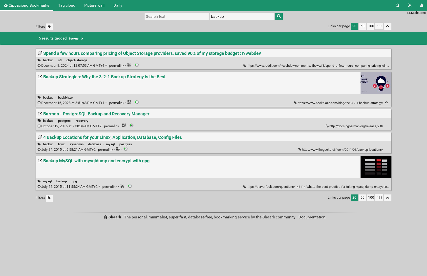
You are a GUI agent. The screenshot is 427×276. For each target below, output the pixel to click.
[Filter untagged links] (49, 26)
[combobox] (242, 16)
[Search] (397, 5)
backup (74, 38)
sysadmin (77, 144)
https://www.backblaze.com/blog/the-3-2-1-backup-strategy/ (340, 103)
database (94, 144)
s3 (60, 60)
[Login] (421, 5)
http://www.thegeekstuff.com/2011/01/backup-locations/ (342, 149)
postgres (64, 121)
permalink (83, 66)
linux (61, 144)
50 (362, 26)
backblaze (65, 97)
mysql (110, 144)
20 (354, 26)
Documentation (312, 217)
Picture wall (94, 5)
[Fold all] (387, 26)
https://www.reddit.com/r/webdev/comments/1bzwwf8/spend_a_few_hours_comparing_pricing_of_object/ (321, 65)
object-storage (76, 60)
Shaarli (114, 217)
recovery (82, 121)
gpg (74, 181)
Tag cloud (66, 5)
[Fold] (386, 102)
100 (371, 26)
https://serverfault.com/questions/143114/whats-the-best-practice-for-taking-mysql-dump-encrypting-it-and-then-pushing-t (333, 187)
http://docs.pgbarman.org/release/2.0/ (356, 126)
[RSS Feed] (409, 5)
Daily (117, 5)
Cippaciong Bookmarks (28, 5)
